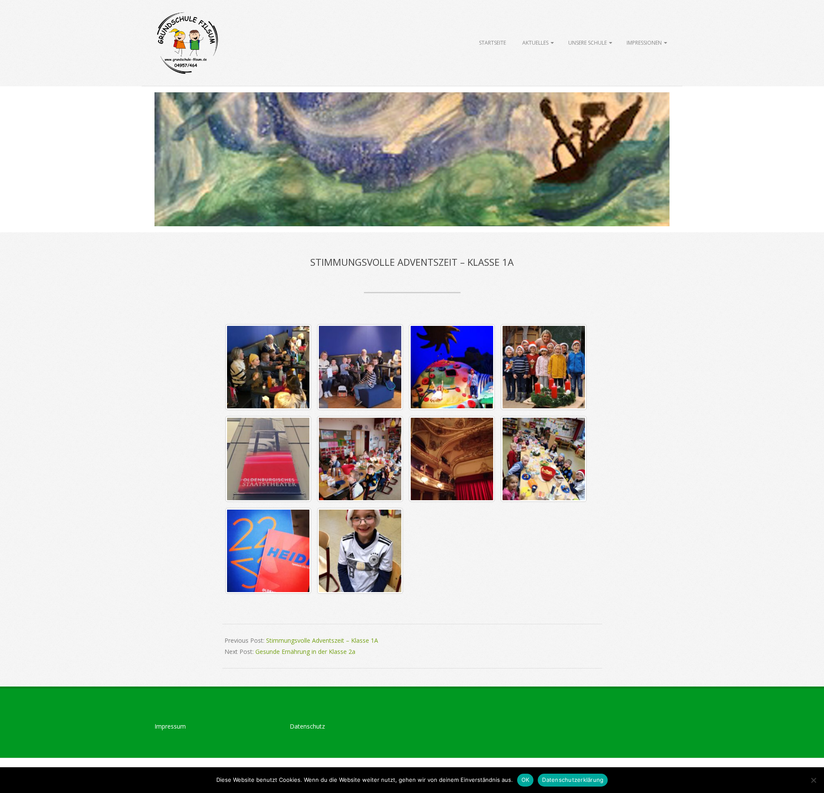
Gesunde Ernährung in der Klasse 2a (305, 651)
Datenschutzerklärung (572, 779)
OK (525, 779)
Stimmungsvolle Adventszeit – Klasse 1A (322, 640)
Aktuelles (535, 42)
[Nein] (813, 780)
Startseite (492, 42)
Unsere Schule (587, 42)
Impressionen (644, 42)
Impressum (170, 726)
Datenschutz (307, 726)
